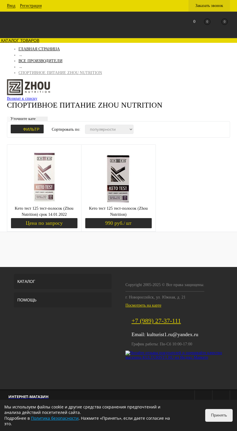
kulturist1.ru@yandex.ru (172, 334)
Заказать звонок (209, 5)
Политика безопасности (55, 418)
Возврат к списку (22, 98)
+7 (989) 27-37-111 (156, 320)
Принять (219, 415)
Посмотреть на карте (143, 305)
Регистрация (31, 5)
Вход (11, 5)
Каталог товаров (19, 40)
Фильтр (31, 129)
